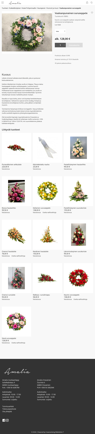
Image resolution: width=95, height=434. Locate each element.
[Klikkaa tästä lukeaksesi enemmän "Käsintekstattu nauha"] (47, 148)
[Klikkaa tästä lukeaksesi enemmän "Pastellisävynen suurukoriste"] (78, 191)
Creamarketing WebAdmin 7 (55, 432)
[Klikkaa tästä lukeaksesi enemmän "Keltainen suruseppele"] (47, 191)
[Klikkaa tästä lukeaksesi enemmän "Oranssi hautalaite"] (16, 234)
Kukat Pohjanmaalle (29, 8)
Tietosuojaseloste (9, 409)
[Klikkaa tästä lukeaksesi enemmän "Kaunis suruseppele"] (78, 278)
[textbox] (60, 31)
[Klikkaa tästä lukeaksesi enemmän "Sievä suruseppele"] (16, 321)
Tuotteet (5, 8)
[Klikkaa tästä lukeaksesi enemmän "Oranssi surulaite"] (16, 278)
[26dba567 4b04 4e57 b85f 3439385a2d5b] (27, 32)
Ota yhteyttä (7, 411)
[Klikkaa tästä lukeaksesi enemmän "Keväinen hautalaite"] (47, 234)
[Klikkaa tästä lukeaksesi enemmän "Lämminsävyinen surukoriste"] (78, 234)
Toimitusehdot (8, 406)
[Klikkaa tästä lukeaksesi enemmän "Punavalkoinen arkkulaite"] (16, 148)
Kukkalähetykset (15, 8)
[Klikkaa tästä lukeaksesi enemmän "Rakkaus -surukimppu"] (47, 278)
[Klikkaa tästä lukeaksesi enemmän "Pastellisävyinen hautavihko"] (78, 148)
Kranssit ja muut (52, 8)
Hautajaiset (41, 8)
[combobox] (60, 31)
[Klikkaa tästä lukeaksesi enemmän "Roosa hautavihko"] (16, 191)
